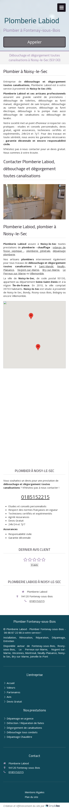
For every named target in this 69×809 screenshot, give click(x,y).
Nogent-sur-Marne (28, 270)
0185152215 (35, 496)
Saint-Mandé (46, 266)
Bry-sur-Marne (50, 270)
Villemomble (37, 273)
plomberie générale (38, 251)
